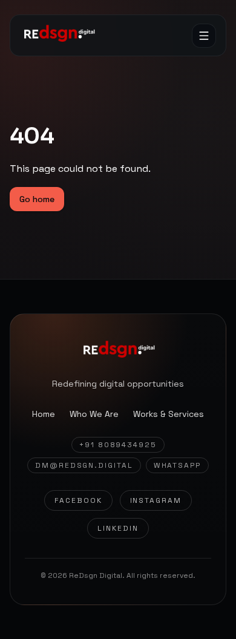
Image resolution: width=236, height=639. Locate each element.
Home (43, 413)
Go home (36, 199)
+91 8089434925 (118, 445)
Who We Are (94, 413)
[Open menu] (204, 36)
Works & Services (168, 413)
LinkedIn (117, 528)
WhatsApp (177, 465)
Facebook (78, 500)
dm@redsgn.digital (84, 465)
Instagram (156, 500)
